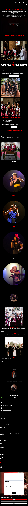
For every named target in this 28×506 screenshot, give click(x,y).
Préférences (14, 503)
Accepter (14, 499)
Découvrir (1, 435)
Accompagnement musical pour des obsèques (5, 428)
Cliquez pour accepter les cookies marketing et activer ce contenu (14, 24)
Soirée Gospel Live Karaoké (3, 419)
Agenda (1, 443)
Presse (1, 444)
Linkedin (2, 457)
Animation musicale (2, 418)
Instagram (2, 454)
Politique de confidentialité (3, 467)
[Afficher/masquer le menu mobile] (26, 4)
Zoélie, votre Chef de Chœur (3, 440)
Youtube (2, 458)
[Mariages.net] (14, 397)
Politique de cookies (2, 466)
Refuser (14, 501)
